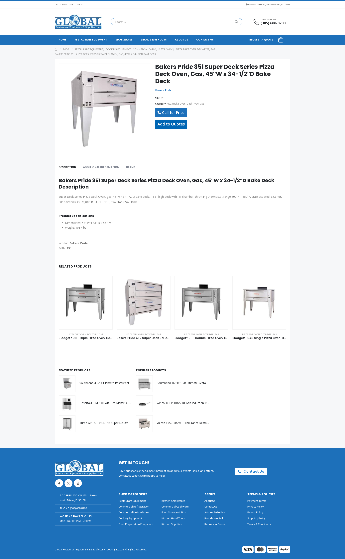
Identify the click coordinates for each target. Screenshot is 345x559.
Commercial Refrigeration (134, 506)
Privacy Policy (255, 506)
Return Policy (255, 512)
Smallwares (123, 39)
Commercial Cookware (175, 506)
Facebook (59, 483)
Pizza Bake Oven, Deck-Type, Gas (185, 103)
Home (62, 39)
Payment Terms (256, 501)
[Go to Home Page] (56, 49)
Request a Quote (261, 39)
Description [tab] (67, 167)
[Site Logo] (78, 21)
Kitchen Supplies (172, 524)
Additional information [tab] (101, 167)
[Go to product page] (85, 302)
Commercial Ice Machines (134, 512)
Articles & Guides (214, 512)
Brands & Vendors (154, 39)
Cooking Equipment (130, 518)
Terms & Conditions (259, 524)
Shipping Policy (256, 518)
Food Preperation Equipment (136, 524)
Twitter (68, 483)
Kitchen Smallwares (173, 501)
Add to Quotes (171, 124)
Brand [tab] (130, 167)
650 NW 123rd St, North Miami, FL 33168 (269, 4)
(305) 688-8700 (78, 508)
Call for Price (173, 112)
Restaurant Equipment (91, 39)
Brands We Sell (213, 518)
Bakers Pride (163, 90)
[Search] (236, 21)
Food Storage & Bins (174, 512)
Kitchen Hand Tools (173, 518)
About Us (181, 39)
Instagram (78, 483)
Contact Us (205, 39)
